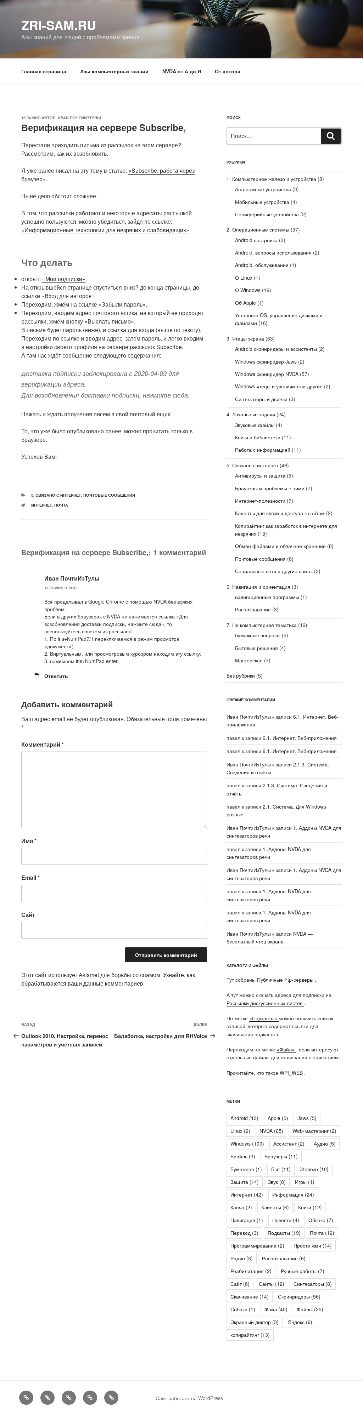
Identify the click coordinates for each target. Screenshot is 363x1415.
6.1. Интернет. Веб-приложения (300, 737)
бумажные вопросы (257, 635)
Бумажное (246, 1168)
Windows (247, 1143)
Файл (275, 1309)
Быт (281, 1168)
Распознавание (253, 609)
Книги (310, 1207)
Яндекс (300, 1321)
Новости (285, 1219)
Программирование (257, 1245)
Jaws (307, 1118)
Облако (320, 1219)
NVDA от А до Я (181, 71)
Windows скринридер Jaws (266, 361)
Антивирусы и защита (260, 475)
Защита (244, 1181)
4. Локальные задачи (251, 414)
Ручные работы (302, 1270)
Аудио (325, 1143)
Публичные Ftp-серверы (286, 979)
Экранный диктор (254, 1321)
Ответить (56, 675)
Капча (241, 1207)
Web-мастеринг (314, 1130)
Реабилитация (251, 1270)
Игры (304, 1181)
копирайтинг (250, 1334)
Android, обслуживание (262, 264)
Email (30, 877)
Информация (293, 1194)
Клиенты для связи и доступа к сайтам (280, 513)
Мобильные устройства (262, 201)
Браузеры (281, 1156)
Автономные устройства (263, 189)
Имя (29, 841)
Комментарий (42, 744)
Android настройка (256, 240)
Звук (277, 1181)
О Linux (243, 277)
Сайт (28, 915)
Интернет (41, 505)
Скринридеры (299, 1296)
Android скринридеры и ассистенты (276, 348)
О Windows (248, 289)
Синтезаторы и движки (261, 399)
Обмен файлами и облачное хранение (280, 545)
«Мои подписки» (63, 279)
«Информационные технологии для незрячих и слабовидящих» (105, 230)
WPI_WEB (292, 1072)
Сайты (271, 1283)
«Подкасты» (264, 1018)
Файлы (310, 1309)
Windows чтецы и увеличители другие (279, 386)
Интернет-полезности (260, 500)
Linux (240, 1130)
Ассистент (289, 1143)
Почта (61, 505)
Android (244, 1118)
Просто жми (313, 1245)
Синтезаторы (313, 1283)
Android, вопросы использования (273, 252)
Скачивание (249, 1296)
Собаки (242, 1309)
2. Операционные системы (258, 229)
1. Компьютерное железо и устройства (271, 178)
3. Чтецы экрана (245, 338)
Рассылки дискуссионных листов (265, 1002)
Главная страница (43, 71)
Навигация (246, 1219)
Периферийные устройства (267, 214)
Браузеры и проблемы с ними (270, 488)
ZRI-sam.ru (58, 25)
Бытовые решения (256, 647)
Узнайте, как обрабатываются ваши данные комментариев (108, 979)
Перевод (244, 1232)
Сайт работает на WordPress (189, 1398)
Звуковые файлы (254, 424)
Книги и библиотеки (257, 437)
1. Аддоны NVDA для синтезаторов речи (269, 916)
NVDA (271, 1130)
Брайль (242, 1156)
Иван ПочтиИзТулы (79, 117)
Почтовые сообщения (109, 495)
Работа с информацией (262, 449)
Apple (278, 1118)
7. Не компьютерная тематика (262, 624)
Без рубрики (241, 675)
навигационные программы (267, 596)
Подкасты (284, 1232)
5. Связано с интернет (56, 495)
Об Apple (245, 302)
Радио (241, 1258)
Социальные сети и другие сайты (274, 571)
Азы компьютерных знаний (114, 71)
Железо (314, 1168)
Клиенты (275, 1207)
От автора (227, 71)
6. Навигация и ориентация (258, 586)
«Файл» (286, 1049)
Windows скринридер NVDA (266, 373)
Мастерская (249, 660)
